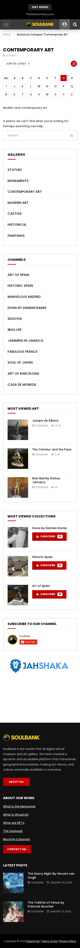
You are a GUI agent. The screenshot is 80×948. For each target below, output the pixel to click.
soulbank (42, 425)
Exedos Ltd (33, 941)
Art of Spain (18, 274)
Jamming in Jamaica (25, 340)
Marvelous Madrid (24, 296)
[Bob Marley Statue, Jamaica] (18, 487)
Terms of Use (49, 941)
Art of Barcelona (23, 373)
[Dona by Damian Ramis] (18, 537)
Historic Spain (20, 285)
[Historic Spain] (18, 566)
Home (7, 34)
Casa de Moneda (22, 384)
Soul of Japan (20, 362)
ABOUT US (16, 782)
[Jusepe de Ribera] (18, 430)
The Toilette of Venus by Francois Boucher (46, 904)
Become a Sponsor (16, 839)
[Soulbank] (40, 24)
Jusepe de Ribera (45, 420)
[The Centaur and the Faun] (18, 458)
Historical (17, 224)
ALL (6, 78)
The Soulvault (13, 831)
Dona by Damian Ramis (27, 307)
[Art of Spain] (18, 595)
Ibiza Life (15, 329)
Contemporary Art (25, 191)
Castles (15, 213)
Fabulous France (23, 351)
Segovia (15, 318)
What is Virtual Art (16, 815)
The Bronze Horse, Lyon (40, 14)
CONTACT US (16, 849)
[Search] (75, 24)
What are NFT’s (13, 823)
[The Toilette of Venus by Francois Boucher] (13, 912)
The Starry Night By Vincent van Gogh (51, 876)
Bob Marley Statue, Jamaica (46, 480)
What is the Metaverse (19, 806)
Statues (15, 169)
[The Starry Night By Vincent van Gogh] (13, 883)
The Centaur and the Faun (51, 449)
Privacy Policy (67, 941)
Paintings (16, 235)
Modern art (18, 202)
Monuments (18, 180)
